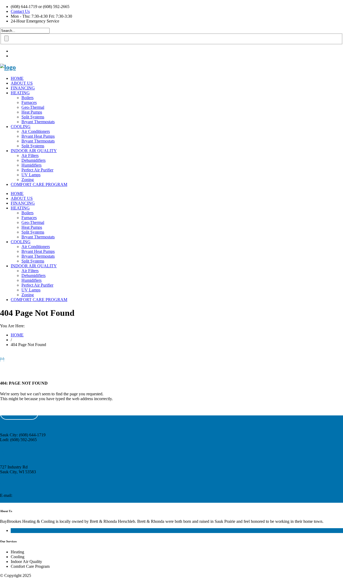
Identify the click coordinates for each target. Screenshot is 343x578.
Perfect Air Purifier (37, 170)
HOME (17, 78)
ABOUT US (22, 83)
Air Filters (30, 155)
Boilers (27, 97)
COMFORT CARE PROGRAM (39, 184)
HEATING (20, 93)
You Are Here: (12, 326)
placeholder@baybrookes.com (25, 500)
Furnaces (29, 102)
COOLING (21, 126)
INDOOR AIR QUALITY (34, 150)
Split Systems (32, 117)
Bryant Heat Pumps (38, 136)
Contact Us (20, 11)
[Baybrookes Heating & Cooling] (8, 67)
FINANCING (23, 88)
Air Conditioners (35, 131)
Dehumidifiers (33, 160)
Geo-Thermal (32, 107)
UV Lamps (30, 174)
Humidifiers (31, 165)
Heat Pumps (31, 112)
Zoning (27, 179)
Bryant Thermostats (38, 121)
